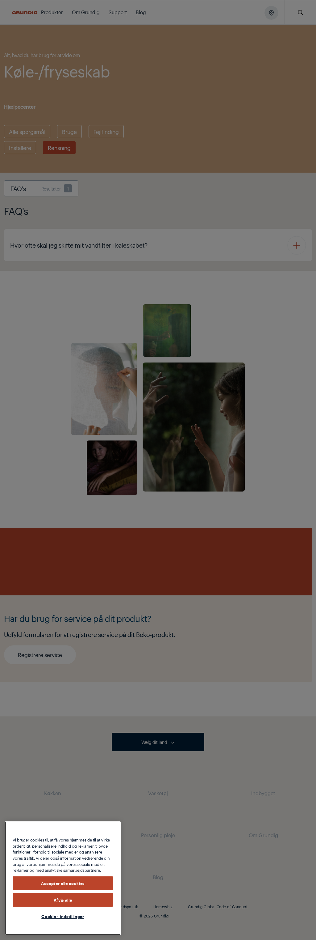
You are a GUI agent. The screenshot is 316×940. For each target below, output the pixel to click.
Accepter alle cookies (63, 883)
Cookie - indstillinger (62, 916)
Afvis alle (63, 900)
